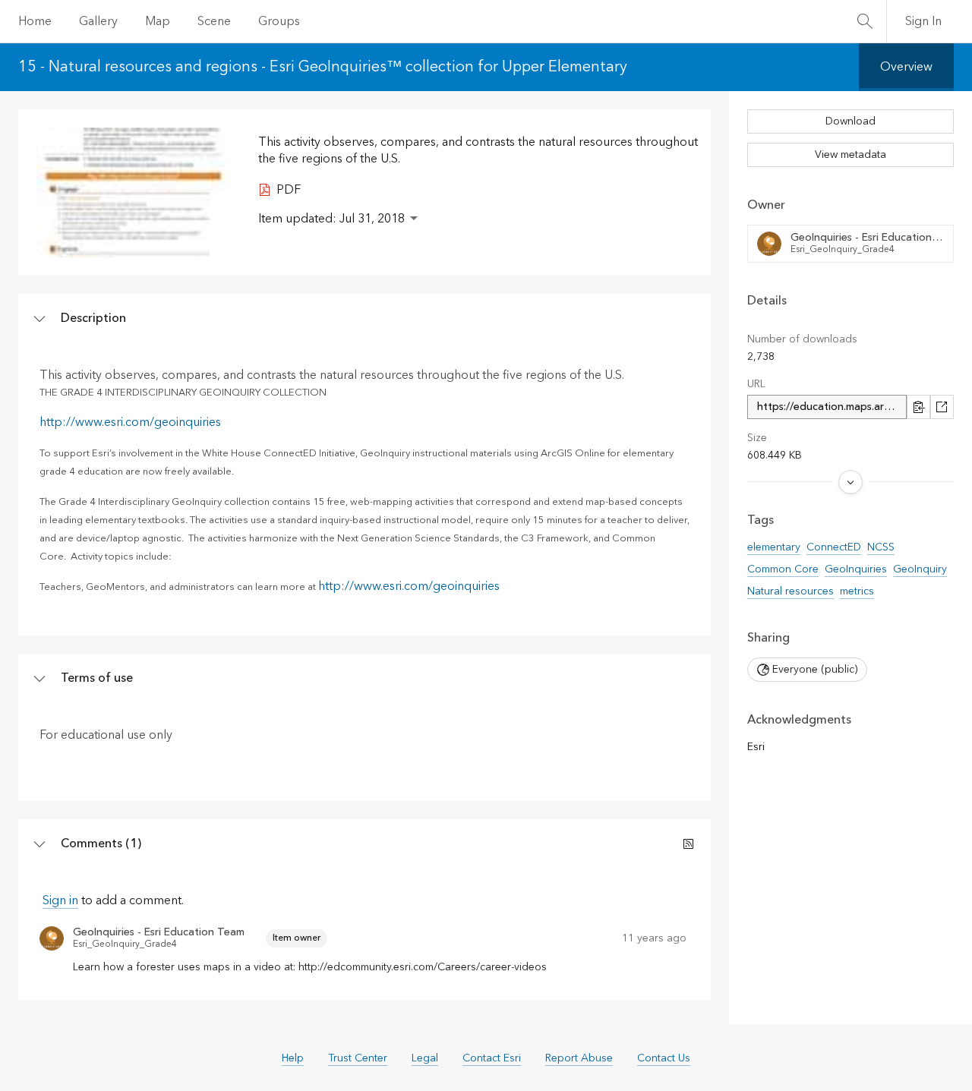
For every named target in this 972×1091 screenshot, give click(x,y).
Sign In (923, 21)
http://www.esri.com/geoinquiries (130, 422)
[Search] (865, 21)
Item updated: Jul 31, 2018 (331, 219)
